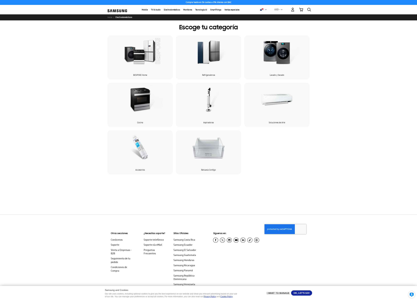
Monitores (187, 10)
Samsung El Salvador (184, 250)
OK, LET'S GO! (302, 293)
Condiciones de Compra (119, 269)
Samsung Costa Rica (184, 240)
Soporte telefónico (154, 240)
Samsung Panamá (183, 271)
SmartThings (215, 10)
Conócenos (117, 240)
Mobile (145, 10)
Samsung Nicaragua (184, 266)
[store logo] (117, 7)
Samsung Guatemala (184, 255)
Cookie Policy (226, 296)
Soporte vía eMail (153, 245)
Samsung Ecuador (183, 245)
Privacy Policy (210, 296)
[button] (266, 9)
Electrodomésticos (172, 10)
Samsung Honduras (183, 260)
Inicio (110, 17)
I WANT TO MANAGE (278, 293)
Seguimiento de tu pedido (120, 260)
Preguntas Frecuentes (150, 252)
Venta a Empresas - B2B (121, 252)
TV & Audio (156, 10)
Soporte (115, 245)
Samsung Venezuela (184, 285)
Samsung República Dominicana (183, 277)
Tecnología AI (201, 10)
